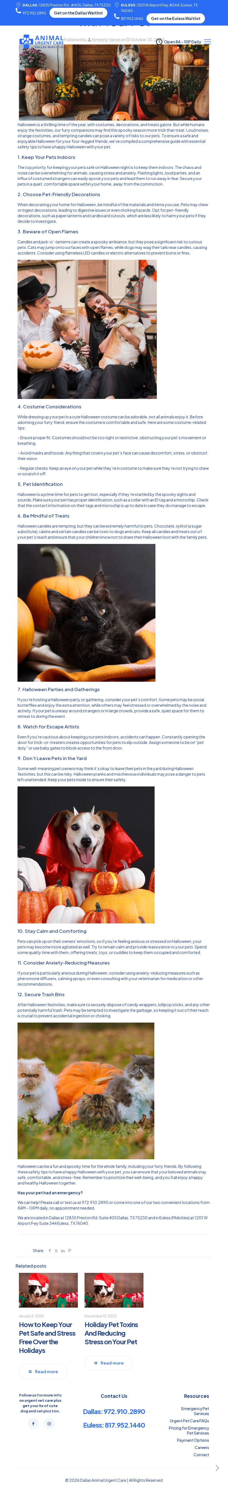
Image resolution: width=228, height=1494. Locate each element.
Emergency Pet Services (195, 1411)
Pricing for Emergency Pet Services (189, 1430)
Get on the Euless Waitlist (175, 18)
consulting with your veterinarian (130, 978)
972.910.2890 (34, 13)
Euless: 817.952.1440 (114, 1425)
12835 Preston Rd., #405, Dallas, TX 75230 (67, 5)
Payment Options (193, 1440)
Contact (201, 1454)
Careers (202, 1447)
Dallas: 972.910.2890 (114, 1411)
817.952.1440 (132, 18)
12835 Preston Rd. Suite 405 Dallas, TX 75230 (106, 1217)
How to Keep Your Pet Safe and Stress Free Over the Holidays (47, 1337)
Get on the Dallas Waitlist (78, 12)
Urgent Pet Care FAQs (189, 1420)
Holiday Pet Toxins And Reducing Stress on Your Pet (111, 1333)
